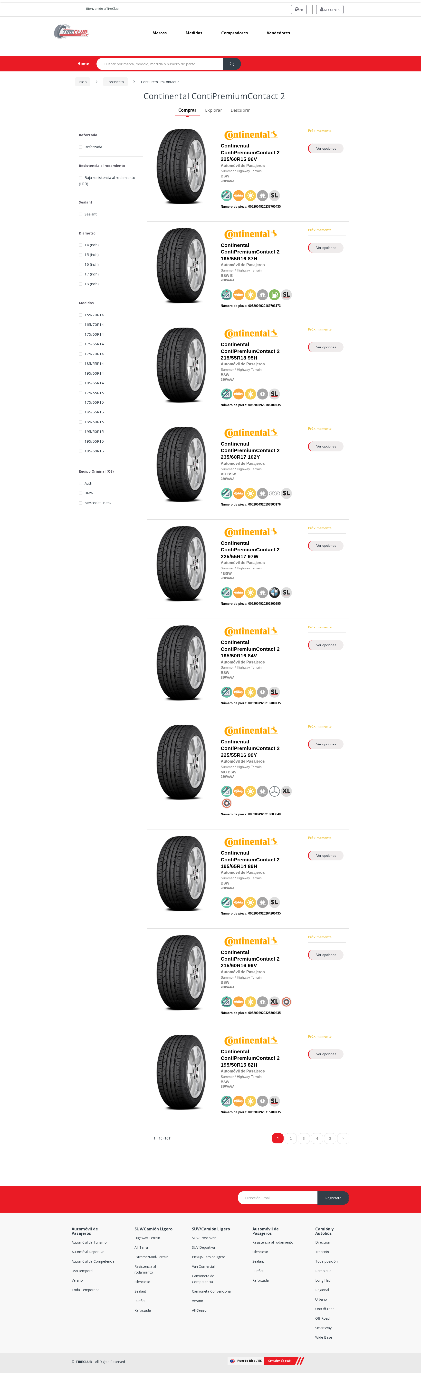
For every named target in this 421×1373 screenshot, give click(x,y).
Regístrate (333, 1198)
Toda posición (326, 1261)
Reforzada (93, 146)
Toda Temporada (85, 1289)
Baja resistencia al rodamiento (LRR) (107, 180)
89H (250, 859)
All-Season (200, 1310)
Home (79, 63)
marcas (160, 33)
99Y (250, 748)
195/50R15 (233, 1065)
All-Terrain (142, 1247)
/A (232, 181)
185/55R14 (94, 363)
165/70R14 (94, 324)
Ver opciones (326, 148)
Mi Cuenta (332, 10)
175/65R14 (94, 343)
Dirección (322, 1242)
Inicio (82, 81)
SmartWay (323, 1327)
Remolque (323, 1270)
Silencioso (142, 1281)
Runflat (140, 1300)
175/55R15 (94, 392)
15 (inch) (92, 254)
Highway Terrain (147, 1238)
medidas (194, 33)
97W (250, 549)
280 (223, 181)
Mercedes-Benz (98, 502)
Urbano (321, 1299)
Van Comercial (203, 1266)
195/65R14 (233, 866)
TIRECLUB (84, 1361)
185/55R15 (94, 411)
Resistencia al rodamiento (272, 1242)
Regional (322, 1289)
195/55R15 (94, 441)
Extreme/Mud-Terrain (151, 1257)
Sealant (91, 214)
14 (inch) (92, 244)
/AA (228, 181)
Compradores (234, 33)
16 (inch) (92, 264)
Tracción (322, 1251)
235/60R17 (233, 457)
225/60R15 (233, 159)
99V (250, 959)
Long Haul (323, 1280)
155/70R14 (94, 314)
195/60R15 (94, 450)
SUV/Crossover (204, 1238)
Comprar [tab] (187, 110)
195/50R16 (233, 656)
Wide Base (323, 1337)
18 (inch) (92, 283)
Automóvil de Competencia (93, 1261)
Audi (88, 483)
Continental (115, 81)
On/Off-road (325, 1308)
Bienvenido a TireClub (102, 8)
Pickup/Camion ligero (208, 1257)
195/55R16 (233, 259)
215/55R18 (233, 358)
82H (250, 1058)
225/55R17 (233, 556)
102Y (250, 450)
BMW (89, 492)
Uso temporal (82, 1270)
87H (250, 252)
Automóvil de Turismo (89, 1242)
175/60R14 (94, 334)
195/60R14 (94, 373)
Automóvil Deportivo (88, 1251)
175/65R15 (94, 402)
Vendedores (278, 33)
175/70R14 (94, 353)
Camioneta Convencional (211, 1291)
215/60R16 (233, 965)
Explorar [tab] (213, 110)
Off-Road (322, 1318)
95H (250, 351)
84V (250, 649)
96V (250, 152)
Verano (77, 1280)
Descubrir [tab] (240, 110)
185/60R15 (94, 421)
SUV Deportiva (203, 1247)
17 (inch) (92, 274)
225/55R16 (233, 755)
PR (301, 10)
